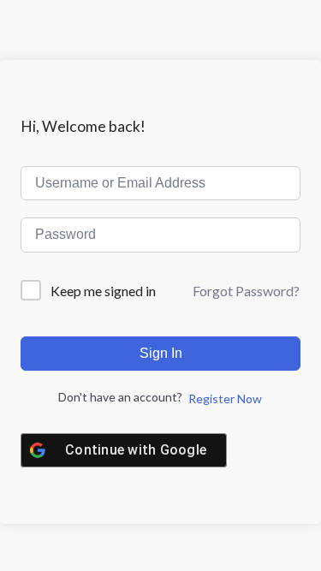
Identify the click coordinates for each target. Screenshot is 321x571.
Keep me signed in (103, 291)
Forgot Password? (246, 291)
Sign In (161, 353)
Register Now (225, 398)
